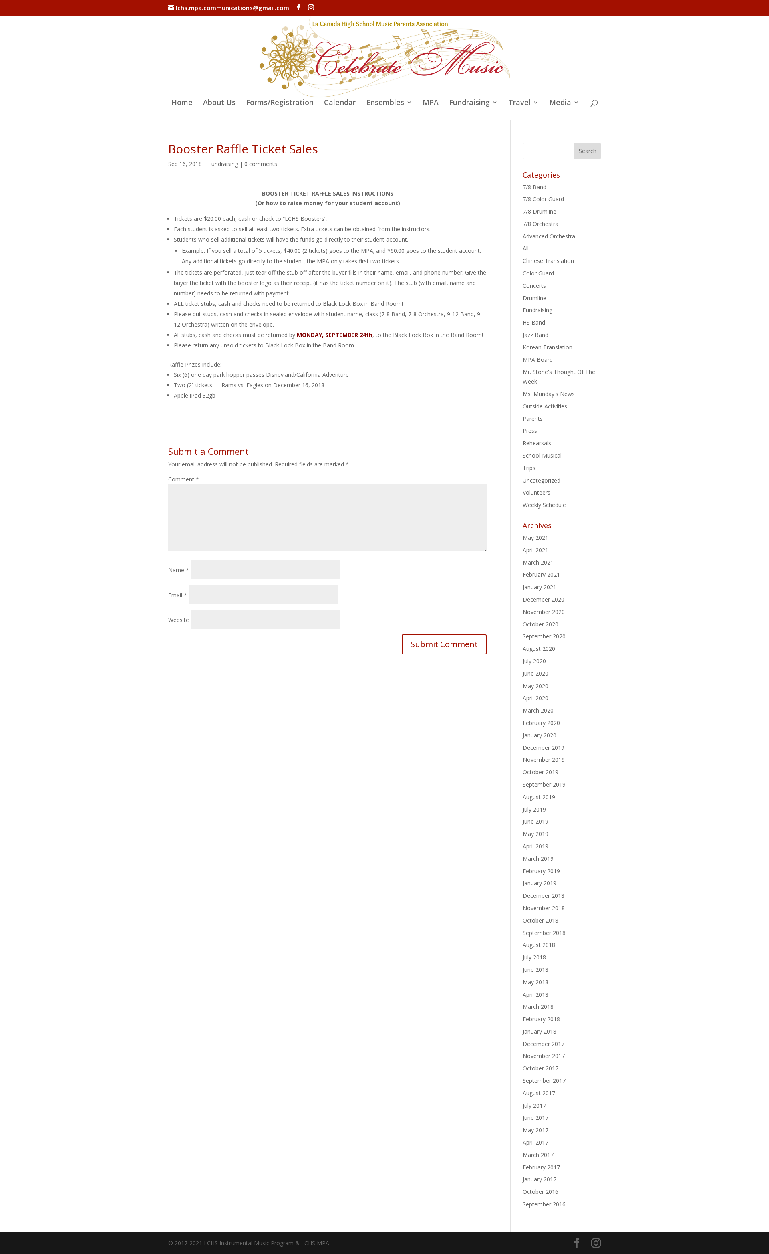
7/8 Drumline (539, 211)
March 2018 (538, 1006)
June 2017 (535, 1117)
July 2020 (534, 661)
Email (177, 595)
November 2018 (544, 908)
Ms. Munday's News (549, 394)
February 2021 (541, 574)
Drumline (534, 298)
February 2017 (541, 1167)
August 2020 (539, 648)
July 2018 (534, 957)
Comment (183, 479)
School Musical (542, 455)
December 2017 (543, 1044)
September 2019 (544, 784)
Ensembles (385, 103)
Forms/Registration (280, 103)
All (526, 248)
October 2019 (540, 772)
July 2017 (534, 1105)
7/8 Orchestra (540, 224)
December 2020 (543, 599)
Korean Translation (547, 347)
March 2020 (538, 710)
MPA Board (538, 359)
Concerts (534, 285)
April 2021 (535, 550)
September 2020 (544, 636)
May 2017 (535, 1130)
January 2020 (539, 735)
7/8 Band (534, 187)
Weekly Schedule (544, 505)
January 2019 (539, 883)
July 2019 (534, 809)
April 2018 (535, 994)
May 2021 (535, 537)
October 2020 (540, 624)
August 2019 (539, 797)
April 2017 (535, 1142)
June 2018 (535, 969)
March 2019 (538, 858)
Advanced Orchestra (549, 236)
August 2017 (539, 1093)
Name (178, 570)
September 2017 (544, 1080)
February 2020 (541, 723)
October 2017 (540, 1068)
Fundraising (469, 103)
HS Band (534, 322)
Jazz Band (535, 335)
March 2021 (538, 562)
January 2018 (539, 1031)
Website (178, 620)
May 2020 (535, 686)
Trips (529, 468)
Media (560, 103)
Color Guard (538, 273)
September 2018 (544, 933)
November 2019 (544, 759)
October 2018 (540, 920)
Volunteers (536, 492)
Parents (533, 418)
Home (182, 103)
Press (530, 430)
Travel (519, 103)
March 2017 (538, 1155)
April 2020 (535, 698)
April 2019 (535, 846)
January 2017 (539, 1179)
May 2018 (535, 982)
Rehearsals (537, 443)
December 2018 (543, 895)
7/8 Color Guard (543, 199)
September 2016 (544, 1204)
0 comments (260, 164)
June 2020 (535, 673)
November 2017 (544, 1056)
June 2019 (535, 821)
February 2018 (541, 1019)
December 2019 (543, 747)
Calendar (340, 103)
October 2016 (540, 1191)
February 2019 (541, 871)
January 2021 (539, 587)
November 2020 (544, 612)
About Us (219, 103)
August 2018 (539, 945)
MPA (431, 103)
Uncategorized (541, 480)
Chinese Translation (548, 261)
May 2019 (535, 834)
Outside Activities (545, 406)
